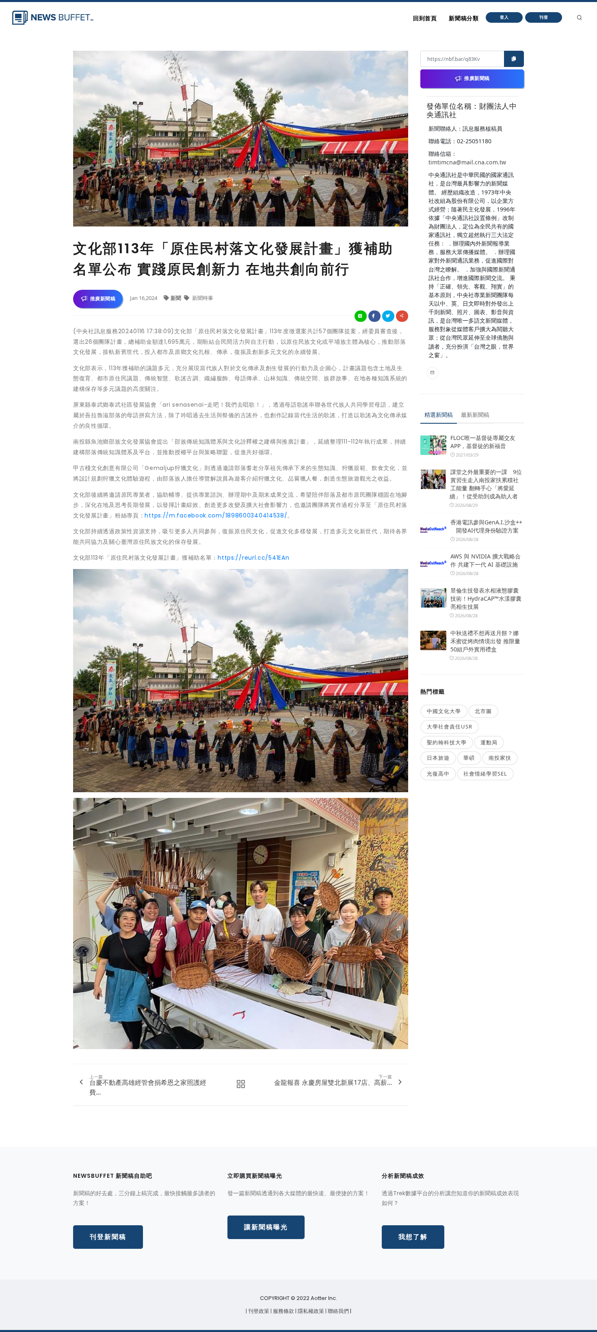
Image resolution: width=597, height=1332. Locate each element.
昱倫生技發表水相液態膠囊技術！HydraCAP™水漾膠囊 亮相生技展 (485, 598)
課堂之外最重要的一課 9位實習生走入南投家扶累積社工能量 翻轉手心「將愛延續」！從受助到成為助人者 (486, 484)
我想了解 (413, 1236)
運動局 (489, 742)
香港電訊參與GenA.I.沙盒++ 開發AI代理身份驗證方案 (486, 526)
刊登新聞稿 (108, 1236)
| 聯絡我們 (337, 1311)
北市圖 (483, 711)
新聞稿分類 (463, 18)
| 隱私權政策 (310, 1311)
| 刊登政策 (258, 1311)
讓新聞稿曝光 (266, 1227)
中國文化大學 (444, 711)
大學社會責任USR (449, 726)
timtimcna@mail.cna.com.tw (467, 162)
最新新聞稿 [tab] (475, 414)
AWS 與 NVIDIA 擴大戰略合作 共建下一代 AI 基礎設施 (485, 560)
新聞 (176, 298)
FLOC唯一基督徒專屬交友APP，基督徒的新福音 (482, 442)
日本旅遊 (438, 757)
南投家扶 (500, 757)
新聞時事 (202, 298)
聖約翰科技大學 (447, 742)
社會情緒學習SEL (485, 773)
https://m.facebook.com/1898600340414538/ (216, 515)
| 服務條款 (282, 1311)
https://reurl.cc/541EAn (253, 558)
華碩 (469, 757)
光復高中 (438, 773)
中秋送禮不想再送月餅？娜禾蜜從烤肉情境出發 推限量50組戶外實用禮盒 (485, 641)
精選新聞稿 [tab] (438, 414)
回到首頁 (425, 18)
